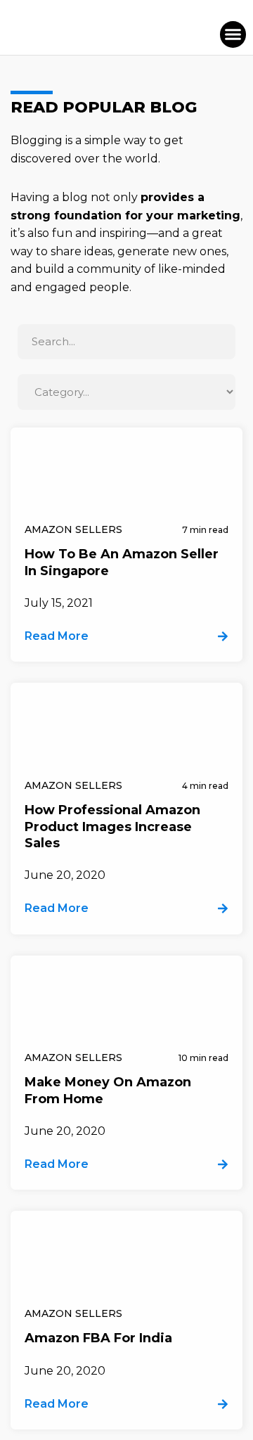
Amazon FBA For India (98, 1338)
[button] (233, 34)
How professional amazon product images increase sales (112, 826)
